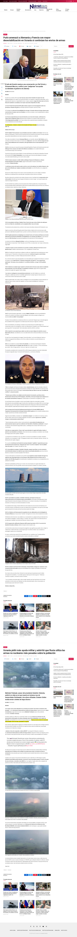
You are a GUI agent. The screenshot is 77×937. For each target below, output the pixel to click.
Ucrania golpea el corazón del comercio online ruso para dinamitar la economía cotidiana (27, 615)
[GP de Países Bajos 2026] (58, 79)
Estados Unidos (18, 10)
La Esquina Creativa (43, 933)
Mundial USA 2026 (49, 10)
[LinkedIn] (2, 93)
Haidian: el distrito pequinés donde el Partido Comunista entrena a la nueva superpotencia (57, 101)
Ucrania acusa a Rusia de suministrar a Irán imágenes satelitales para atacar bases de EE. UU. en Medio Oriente (27, 633)
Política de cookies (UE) (22, 1)
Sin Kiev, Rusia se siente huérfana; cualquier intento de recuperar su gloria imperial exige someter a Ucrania (42, 633)
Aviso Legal (5, 1)
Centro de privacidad (13, 1)
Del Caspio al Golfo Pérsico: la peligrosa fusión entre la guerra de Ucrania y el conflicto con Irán (10, 632)
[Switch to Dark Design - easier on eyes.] (73, 1)
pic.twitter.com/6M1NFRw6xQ (37, 743)
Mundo (5, 9)
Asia (35, 9)
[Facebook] (2, 87)
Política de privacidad (32, 1)
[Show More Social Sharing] (41, 46)
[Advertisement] (38, 21)
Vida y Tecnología (58, 10)
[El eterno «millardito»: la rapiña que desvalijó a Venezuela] (69, 94)
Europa (12, 9)
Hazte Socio (45, 1)
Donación (39, 1)
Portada (4, 31)
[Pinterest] (2, 96)
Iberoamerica (28, 9)
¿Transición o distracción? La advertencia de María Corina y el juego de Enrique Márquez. (69, 86)
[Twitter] (2, 90)
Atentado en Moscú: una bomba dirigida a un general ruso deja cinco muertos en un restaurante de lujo (43, 615)
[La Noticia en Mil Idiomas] (38, 7)
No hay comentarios (18, 43)
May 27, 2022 (29, 745)
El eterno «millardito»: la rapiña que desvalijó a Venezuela (68, 100)
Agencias (5, 43)
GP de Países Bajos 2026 (58, 54)
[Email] (2, 99)
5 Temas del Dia (67, 10)
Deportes (41, 9)
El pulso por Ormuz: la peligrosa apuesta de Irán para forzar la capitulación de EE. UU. (10, 615)
